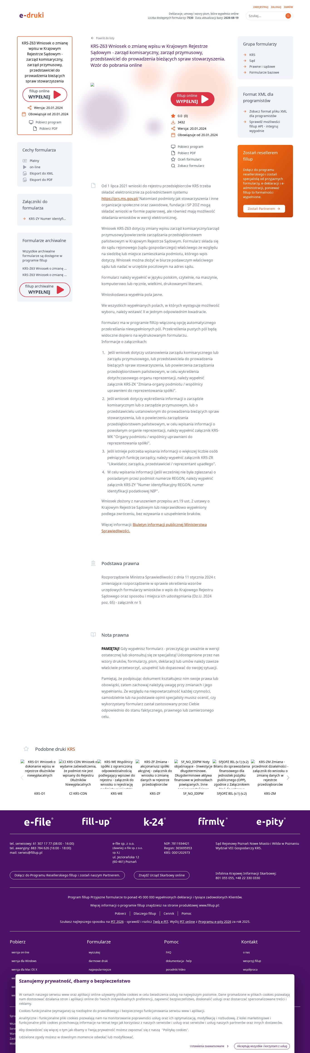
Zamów (288, 7)
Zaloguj (276, 7)
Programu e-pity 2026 (214, 921)
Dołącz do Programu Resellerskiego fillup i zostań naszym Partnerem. (67, 875)
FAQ (168, 952)
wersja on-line (20, 952)
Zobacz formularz (191, 165)
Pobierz (120, 913)
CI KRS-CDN (78, 793)
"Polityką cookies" (175, 1030)
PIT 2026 (117, 921)
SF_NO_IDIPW (193, 793)
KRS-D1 (39, 793)
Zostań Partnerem (261, 208)
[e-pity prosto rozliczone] (271, 822)
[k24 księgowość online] (155, 822)
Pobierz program (190, 146)
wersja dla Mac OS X (24, 969)
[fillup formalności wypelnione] (97, 822)
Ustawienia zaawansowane (207, 1046)
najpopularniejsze (100, 969)
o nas (246, 952)
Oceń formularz (190, 159)
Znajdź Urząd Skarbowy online (162, 875)
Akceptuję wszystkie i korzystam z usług (262, 1046)
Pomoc (187, 913)
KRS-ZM (270, 793)
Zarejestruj (260, 7)
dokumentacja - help (179, 961)
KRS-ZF (155, 793)
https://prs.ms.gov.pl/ (119, 198)
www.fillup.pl (209, 905)
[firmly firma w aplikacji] (213, 822)
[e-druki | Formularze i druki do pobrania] (31, 14)
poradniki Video (175, 969)
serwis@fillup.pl (30, 852)
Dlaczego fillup (145, 913)
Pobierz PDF (187, 153)
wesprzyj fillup (252, 961)
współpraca (250, 969)
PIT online (187, 921)
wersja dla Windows (24, 961)
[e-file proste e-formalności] (39, 822)
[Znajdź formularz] (288, 16)
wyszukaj (94, 952)
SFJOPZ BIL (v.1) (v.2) (232, 793)
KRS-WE (117, 793)
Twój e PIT (160, 921)
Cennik (169, 913)
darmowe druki (98, 961)
